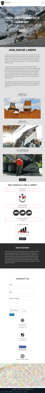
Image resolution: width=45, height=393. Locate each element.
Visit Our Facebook (22, 349)
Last (24, 289)
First (10, 289)
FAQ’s (21, 391)
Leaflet (37, 386)
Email (10, 292)
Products (6, 391)
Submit (11, 314)
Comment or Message (14, 298)
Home (2, 391)
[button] (1, 365)
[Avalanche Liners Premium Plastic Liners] (6, 3)
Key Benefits (11, 391)
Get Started (22, 30)
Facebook (23, 346)
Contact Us (25, 391)
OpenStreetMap (42, 386)
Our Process (17, 391)
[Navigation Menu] (42, 3)
